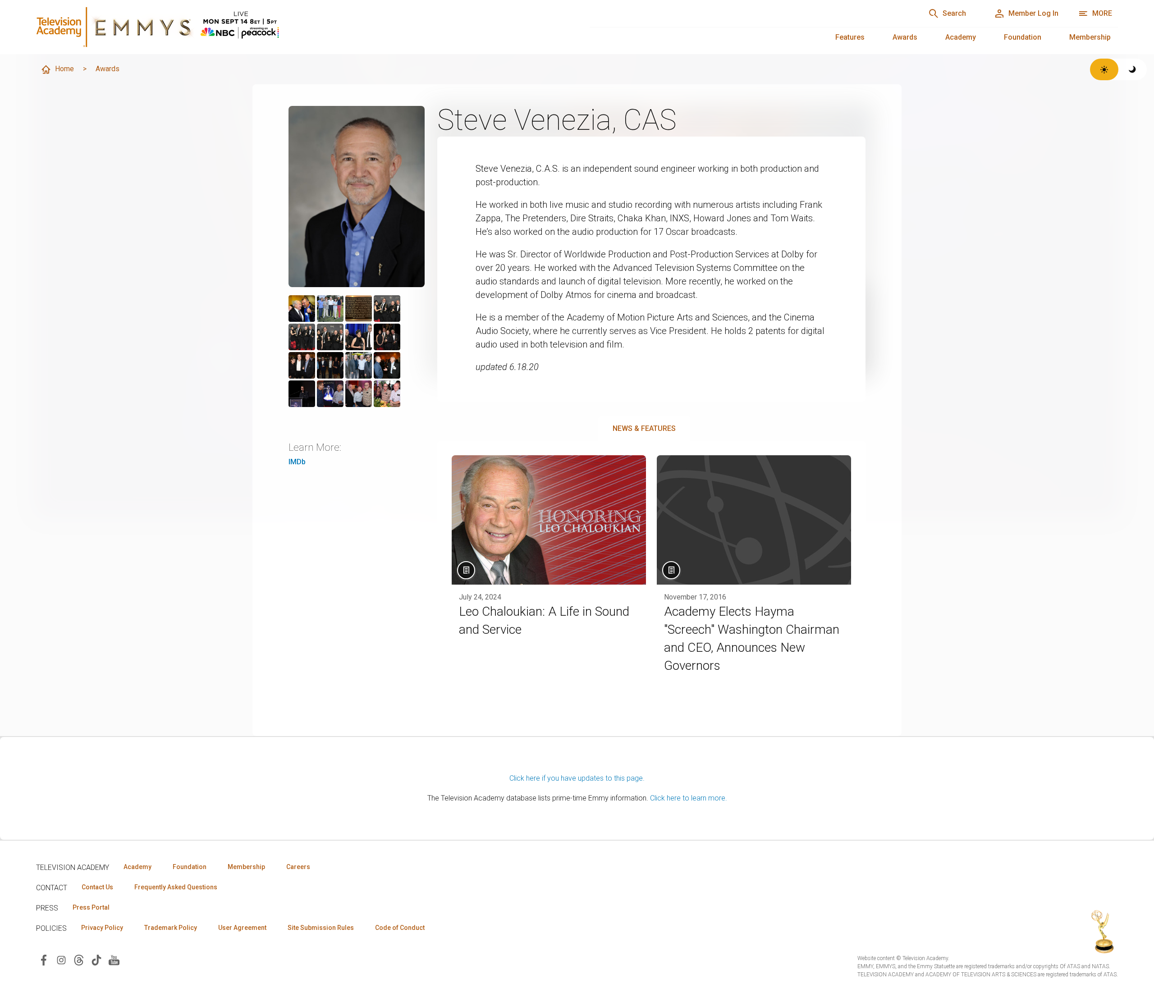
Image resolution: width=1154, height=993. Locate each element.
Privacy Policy (102, 927)
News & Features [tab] (644, 428)
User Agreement (242, 927)
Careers (298, 866)
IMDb (297, 462)
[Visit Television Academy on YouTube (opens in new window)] (114, 959)
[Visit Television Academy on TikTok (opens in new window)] (96, 959)
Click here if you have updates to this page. (577, 778)
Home (64, 68)
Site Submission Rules (321, 927)
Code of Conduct (400, 927)
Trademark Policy (170, 927)
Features (850, 37)
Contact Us (97, 887)
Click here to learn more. (688, 798)
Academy (960, 37)
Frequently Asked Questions (175, 887)
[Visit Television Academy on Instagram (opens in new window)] (61, 959)
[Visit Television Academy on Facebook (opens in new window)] (43, 959)
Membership (1090, 37)
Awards (905, 37)
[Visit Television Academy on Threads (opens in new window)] (79, 959)
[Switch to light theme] (1104, 69)
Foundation (1022, 37)
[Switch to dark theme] (1132, 69)
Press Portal (91, 907)
